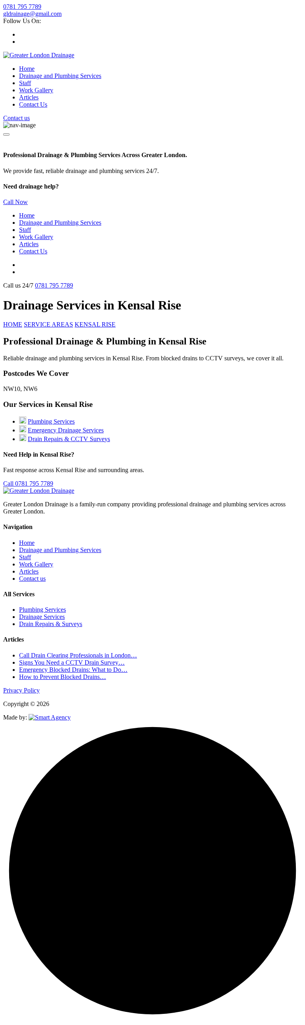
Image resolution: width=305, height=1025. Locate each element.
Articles (29, 97)
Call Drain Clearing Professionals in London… (78, 655)
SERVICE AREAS (48, 324)
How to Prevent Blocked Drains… (62, 676)
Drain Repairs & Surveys (50, 623)
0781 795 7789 (22, 6)
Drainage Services (42, 616)
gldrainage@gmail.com (32, 13)
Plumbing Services (51, 421)
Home (27, 68)
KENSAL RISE (95, 324)
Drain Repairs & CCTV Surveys (69, 439)
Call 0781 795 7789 (28, 483)
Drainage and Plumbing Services (60, 75)
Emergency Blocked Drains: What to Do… (73, 669)
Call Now (15, 201)
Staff (25, 83)
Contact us (16, 118)
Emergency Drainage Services (66, 430)
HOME (12, 324)
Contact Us (33, 104)
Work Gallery (36, 90)
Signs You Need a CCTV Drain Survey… (72, 662)
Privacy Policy (21, 690)
